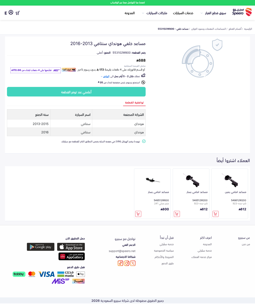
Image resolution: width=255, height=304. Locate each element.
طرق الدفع (168, 263)
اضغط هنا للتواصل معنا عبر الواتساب (127, 2)
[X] (132, 263)
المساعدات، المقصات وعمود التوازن (208, 28)
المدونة (130, 12)
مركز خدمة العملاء (201, 257)
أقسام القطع (235, 28)
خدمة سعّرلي (205, 250)
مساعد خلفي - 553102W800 (173, 28)
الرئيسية (248, 28)
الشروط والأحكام (164, 257)
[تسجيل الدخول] (11, 13)
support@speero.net (122, 251)
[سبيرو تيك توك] (120, 263)
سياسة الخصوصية (164, 250)
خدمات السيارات (183, 12)
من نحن (246, 244)
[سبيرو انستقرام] (126, 263)
